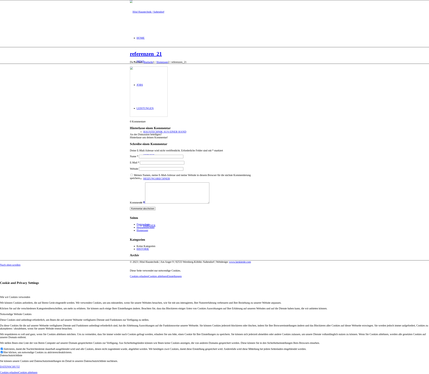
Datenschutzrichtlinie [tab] (11, 355)
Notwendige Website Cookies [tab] (16, 314)
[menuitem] (218, 38)
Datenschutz (143, 224)
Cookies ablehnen (157, 276)
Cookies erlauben (139, 276)
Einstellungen (174, 276)
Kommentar (137, 202)
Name (134, 156)
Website (134, 168)
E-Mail (134, 162)
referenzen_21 (146, 54)
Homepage (142, 230)
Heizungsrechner (146, 227)
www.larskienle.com (240, 261)
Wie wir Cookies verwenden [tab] (15, 297)
